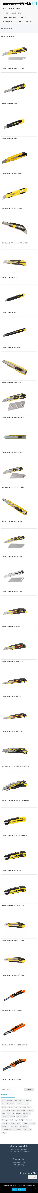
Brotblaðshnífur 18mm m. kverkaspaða (15, 243)
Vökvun (24, 1129)
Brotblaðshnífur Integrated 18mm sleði (15, 836)
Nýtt (18, 1116)
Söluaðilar (19, 22)
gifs (16, 1107)
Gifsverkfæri (22, 1107)
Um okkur (29, 22)
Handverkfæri (6, 1110)
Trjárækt (24, 1123)
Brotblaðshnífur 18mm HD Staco (12, 1010)
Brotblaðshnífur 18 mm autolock (13, 68)
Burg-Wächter (11, 1104)
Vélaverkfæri (16, 1129)
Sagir (15, 1120)
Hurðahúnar (30, 1110)
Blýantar (28, 1100)
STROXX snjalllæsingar (12, 13)
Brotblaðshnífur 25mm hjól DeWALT (13, 975)
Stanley (13, 1123)
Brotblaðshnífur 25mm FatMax (12, 452)
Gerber (11, 1107)
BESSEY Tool (17, 1100)
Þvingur (4, 1133)
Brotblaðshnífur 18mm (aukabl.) (12, 173)
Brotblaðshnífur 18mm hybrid (12, 208)
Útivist (29, 1129)
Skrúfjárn (21, 1120)
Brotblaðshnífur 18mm (9, 103)
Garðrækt (4, 1107)
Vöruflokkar (23, 17)
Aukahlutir (9, 1100)
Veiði (16, 1126)
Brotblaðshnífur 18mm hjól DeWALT (13, 940)
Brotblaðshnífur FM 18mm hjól (12, 626)
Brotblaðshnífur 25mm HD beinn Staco (14, 1045)
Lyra (13, 1113)
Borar (3, 1104)
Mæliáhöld (12, 1116)
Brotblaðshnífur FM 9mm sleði (12, 731)
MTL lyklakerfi (14, 8)
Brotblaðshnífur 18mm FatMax (12, 382)
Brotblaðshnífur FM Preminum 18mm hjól (15, 766)
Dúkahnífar (20, 1104)
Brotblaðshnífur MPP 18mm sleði (13, 905)
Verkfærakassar (24, 1126)
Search (29, 1089)
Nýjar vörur (7, 22)
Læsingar (18, 1113)
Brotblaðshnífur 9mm (9, 312)
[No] (36, 1188)
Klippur (8, 1113)
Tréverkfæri (32, 1123)
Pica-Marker (24, 1116)
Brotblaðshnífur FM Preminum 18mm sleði (15, 801)
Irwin (3, 1113)
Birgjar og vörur (9, 17)
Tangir (19, 1123)
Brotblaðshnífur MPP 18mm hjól (12, 870)
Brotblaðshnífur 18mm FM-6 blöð (13, 417)
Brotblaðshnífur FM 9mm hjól (12, 696)
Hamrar (29, 1107)
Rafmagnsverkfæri (7, 1120)
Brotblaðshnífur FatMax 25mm (12, 591)
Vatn (12, 1126)
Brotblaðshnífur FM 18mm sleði (12, 661)
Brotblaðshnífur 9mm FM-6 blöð (12, 557)
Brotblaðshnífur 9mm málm (11, 347)
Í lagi (14, 1189)
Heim (4, 8)
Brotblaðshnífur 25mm (9, 278)
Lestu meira (21, 1189)
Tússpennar (5, 1126)
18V (3, 1100)
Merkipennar (26, 1113)
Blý (23, 1100)
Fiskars (27, 1104)
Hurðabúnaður (21, 1110)
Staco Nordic (5, 1123)
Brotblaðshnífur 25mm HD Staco (12, 1080)
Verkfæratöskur (6, 1129)
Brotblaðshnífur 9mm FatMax (12, 522)
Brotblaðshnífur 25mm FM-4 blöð (13, 487)
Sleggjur (28, 1120)
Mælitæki (4, 1116)
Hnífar (13, 1110)
